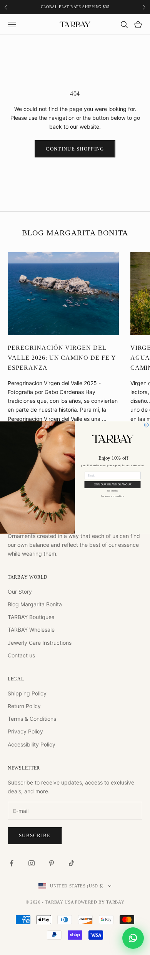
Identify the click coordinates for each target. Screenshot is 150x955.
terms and (115, 496)
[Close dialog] (146, 425)
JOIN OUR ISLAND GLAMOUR (113, 484)
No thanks (112, 490)
